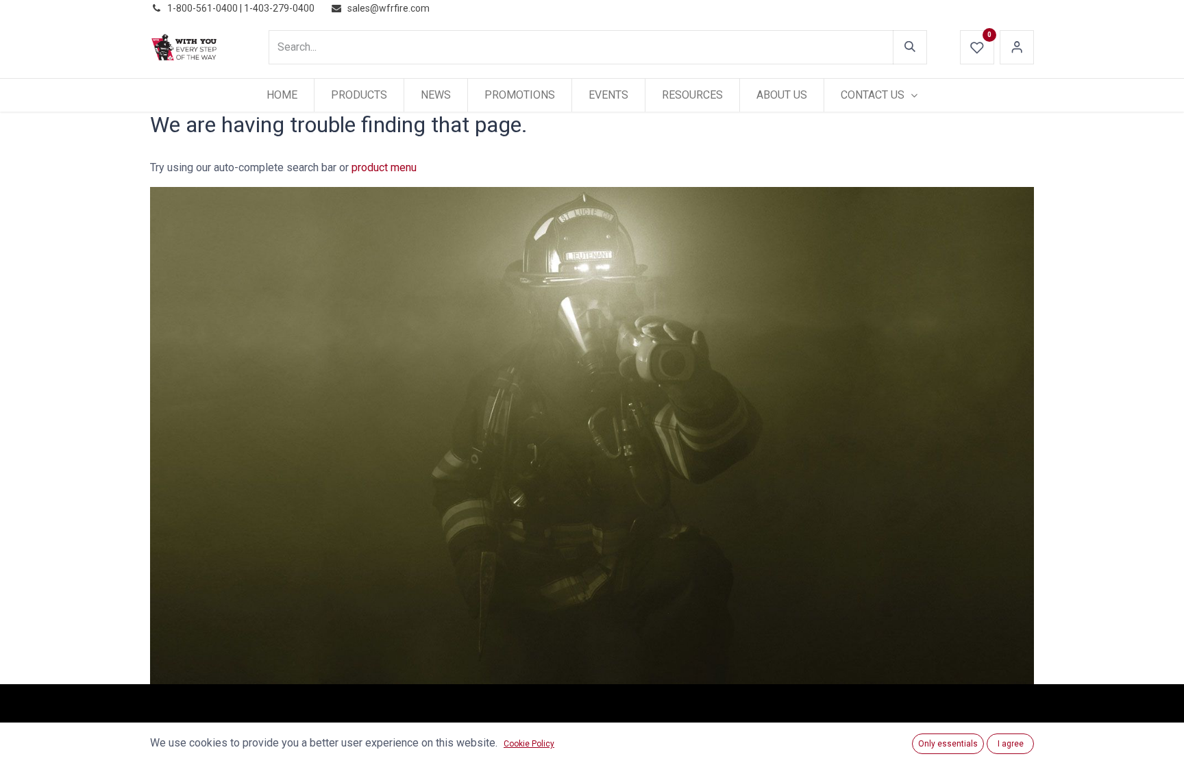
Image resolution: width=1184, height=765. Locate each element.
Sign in (1017, 47)
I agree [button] (1011, 744)
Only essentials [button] (948, 744)
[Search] (910, 47)
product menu (384, 167)
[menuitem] (282, 95)
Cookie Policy (529, 744)
